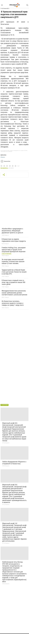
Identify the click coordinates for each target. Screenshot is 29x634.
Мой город (3, 155)
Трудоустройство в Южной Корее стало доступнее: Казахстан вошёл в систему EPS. (14, 272)
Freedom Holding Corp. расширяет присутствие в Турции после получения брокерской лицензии (14, 250)
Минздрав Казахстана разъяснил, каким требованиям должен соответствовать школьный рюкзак (14, 293)
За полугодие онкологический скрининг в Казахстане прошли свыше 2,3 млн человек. (13, 261)
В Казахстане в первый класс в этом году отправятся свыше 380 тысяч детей (13, 282)
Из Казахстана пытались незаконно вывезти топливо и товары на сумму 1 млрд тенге (13, 303)
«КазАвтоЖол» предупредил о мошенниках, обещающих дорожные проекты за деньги (12, 231)
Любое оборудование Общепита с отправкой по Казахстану (14, 463)
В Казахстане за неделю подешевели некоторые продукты (14, 240)
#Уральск (3, 157)
